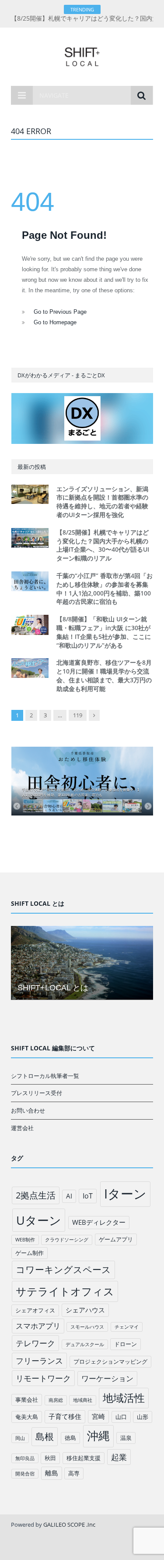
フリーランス (39, 1360)
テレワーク (35, 1343)
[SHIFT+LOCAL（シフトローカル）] (81, 55)
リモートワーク (43, 1378)
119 (77, 715)
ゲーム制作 (29, 1253)
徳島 (70, 1438)
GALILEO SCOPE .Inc (69, 1524)
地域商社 (82, 1400)
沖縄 (98, 1435)
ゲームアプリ (116, 1239)
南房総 (56, 1400)
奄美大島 (26, 1417)
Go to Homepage (55, 322)
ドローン (125, 1344)
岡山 (20, 1438)
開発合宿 (25, 1474)
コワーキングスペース (63, 1269)
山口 (121, 1417)
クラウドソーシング (66, 1240)
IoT (88, 1196)
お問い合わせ (28, 1110)
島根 (44, 1436)
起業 (119, 1457)
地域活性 (124, 1398)
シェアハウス (85, 1309)
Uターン (38, 1220)
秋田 (50, 1458)
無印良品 (25, 1458)
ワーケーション (107, 1378)
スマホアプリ (38, 1326)
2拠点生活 (36, 1195)
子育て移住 (65, 1416)
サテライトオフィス (65, 1291)
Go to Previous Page (60, 311)
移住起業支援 (83, 1458)
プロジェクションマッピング (110, 1361)
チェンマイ (127, 1327)
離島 (51, 1472)
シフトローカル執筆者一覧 (45, 1076)
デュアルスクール (85, 1344)
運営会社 (22, 1128)
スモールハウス (87, 1327)
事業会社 (26, 1400)
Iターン (125, 1193)
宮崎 (98, 1416)
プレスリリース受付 (36, 1093)
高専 (74, 1473)
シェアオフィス (35, 1310)
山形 (142, 1417)
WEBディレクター (99, 1222)
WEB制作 (25, 1240)
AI (69, 1195)
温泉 (126, 1438)
